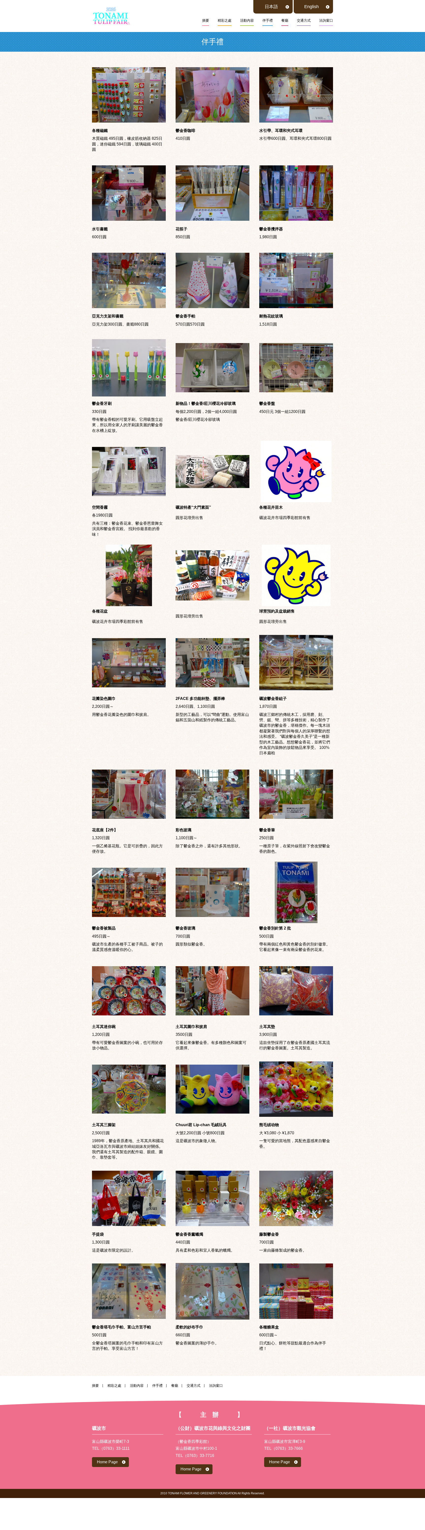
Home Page (107, 1462)
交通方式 (304, 20)
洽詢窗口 (326, 20)
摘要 (205, 20)
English (311, 6)
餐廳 (284, 20)
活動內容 (247, 20)
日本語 (271, 6)
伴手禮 (267, 20)
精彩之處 (224, 20)
